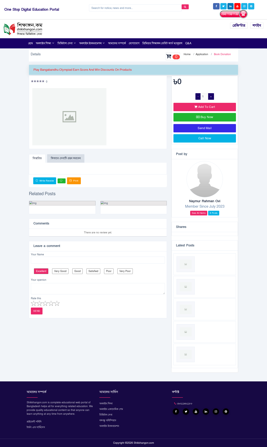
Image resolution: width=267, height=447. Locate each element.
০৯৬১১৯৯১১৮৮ (184, 403)
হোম (30, 43)
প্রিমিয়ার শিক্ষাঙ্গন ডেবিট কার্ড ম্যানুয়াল (162, 43)
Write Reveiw (46, 180)
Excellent (41, 271)
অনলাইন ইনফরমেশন (90, 43)
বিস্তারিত (37, 158)
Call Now (204, 138)
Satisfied (93, 271)
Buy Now (207, 117)
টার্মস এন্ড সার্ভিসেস (36, 427)
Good (77, 271)
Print (75, 180)
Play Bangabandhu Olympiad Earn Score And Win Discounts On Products (82, 70)
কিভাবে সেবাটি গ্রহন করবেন (66, 158)
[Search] (185, 6)
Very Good (60, 271)
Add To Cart (206, 107)
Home (187, 54)
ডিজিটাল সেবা (65, 43)
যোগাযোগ (134, 43)
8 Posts (214, 213)
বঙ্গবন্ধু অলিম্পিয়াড (107, 420)
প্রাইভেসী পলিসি (34, 421)
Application (202, 54)
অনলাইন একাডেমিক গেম (111, 409)
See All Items (199, 213)
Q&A (188, 43)
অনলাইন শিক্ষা (44, 43)
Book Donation (222, 54)
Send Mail (205, 128)
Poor (109, 271)
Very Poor (125, 271)
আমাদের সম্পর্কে (117, 43)
